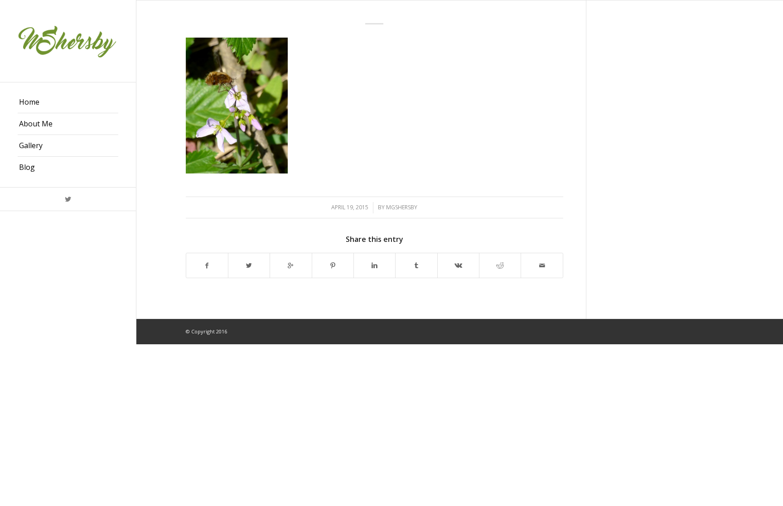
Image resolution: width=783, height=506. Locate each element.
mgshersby (401, 207)
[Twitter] (68, 199)
